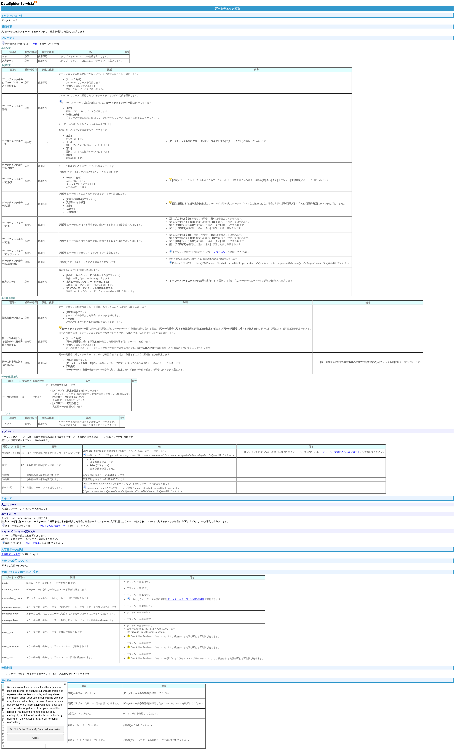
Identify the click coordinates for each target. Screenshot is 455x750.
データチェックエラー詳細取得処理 (185, 599)
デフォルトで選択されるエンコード (341, 451)
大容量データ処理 (10, 554)
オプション (219, 252)
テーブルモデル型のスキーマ (50, 526)
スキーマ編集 (33, 543)
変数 (35, 44)
